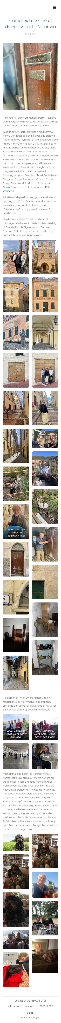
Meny (55, 7)
